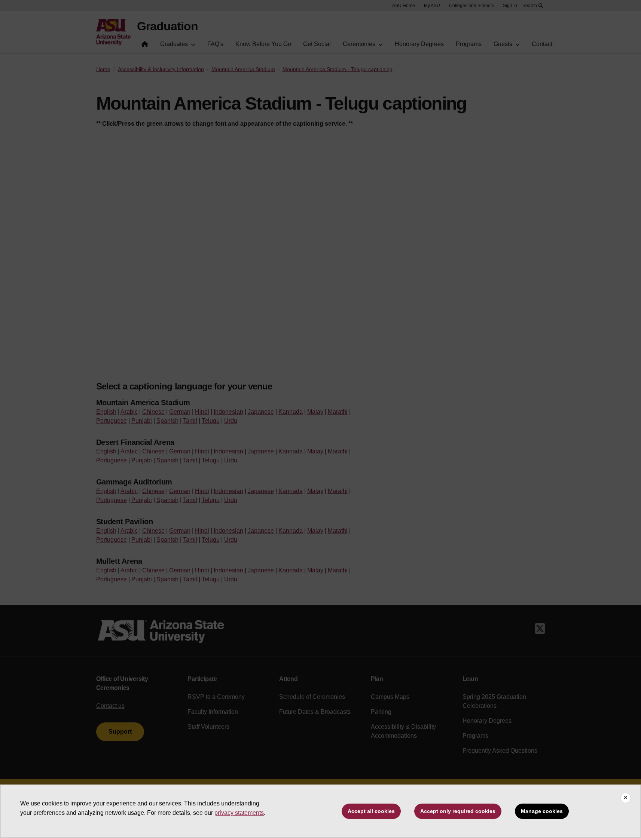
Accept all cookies (371, 811)
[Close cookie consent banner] (625, 798)
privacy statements (239, 813)
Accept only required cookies (457, 811)
